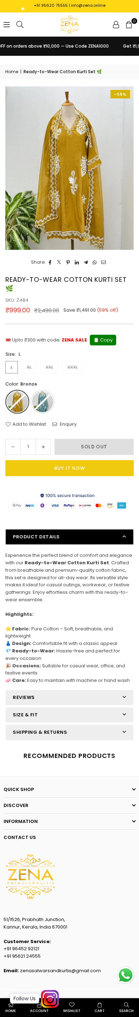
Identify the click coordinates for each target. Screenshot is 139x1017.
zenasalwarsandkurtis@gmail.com (60, 970)
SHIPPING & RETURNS (40, 732)
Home (11, 72)
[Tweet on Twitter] (59, 262)
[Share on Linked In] (77, 262)
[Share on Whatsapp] (95, 262)
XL (29, 367)
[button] (129, 24)
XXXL (72, 367)
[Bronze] (17, 402)
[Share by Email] (104, 262)
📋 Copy (103, 340)
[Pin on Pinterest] (68, 262)
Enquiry (68, 424)
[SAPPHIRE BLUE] (43, 402)
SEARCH (126, 1010)
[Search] (20, 24)
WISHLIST (72, 1010)
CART (99, 1010)
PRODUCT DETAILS (36, 536)
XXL (49, 367)
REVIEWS (24, 697)
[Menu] (6, 24)
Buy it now (69, 468)
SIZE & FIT (25, 714)
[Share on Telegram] (86, 262)
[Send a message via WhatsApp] (125, 975)
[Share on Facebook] (50, 262)
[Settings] (116, 24)
